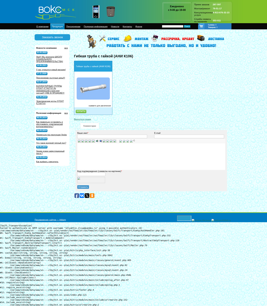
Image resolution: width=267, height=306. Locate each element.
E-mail (157, 133)
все (66, 48)
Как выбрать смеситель (47, 161)
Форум (138, 26)
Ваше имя (82, 133)
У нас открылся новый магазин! (51, 69)
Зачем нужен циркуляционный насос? (50, 152)
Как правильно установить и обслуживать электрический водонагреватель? (49, 124)
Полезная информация (96, 26)
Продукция (57, 26)
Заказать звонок (52, 37)
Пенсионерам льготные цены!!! (50, 78)
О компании (42, 26)
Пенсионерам (73, 26)
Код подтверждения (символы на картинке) (99, 171)
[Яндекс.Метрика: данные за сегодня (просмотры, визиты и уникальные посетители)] (201, 220)
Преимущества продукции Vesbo (51, 135)
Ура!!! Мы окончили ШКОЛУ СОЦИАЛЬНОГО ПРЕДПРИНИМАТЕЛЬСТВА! (49, 59)
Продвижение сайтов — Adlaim (50, 219)
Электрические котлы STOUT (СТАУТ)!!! (50, 102)
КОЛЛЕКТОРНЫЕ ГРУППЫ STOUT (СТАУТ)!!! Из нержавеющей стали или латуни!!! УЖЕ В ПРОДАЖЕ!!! (50, 89)
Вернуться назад (82, 119)
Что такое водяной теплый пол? (51, 143)
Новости (115, 26)
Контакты (127, 26)
